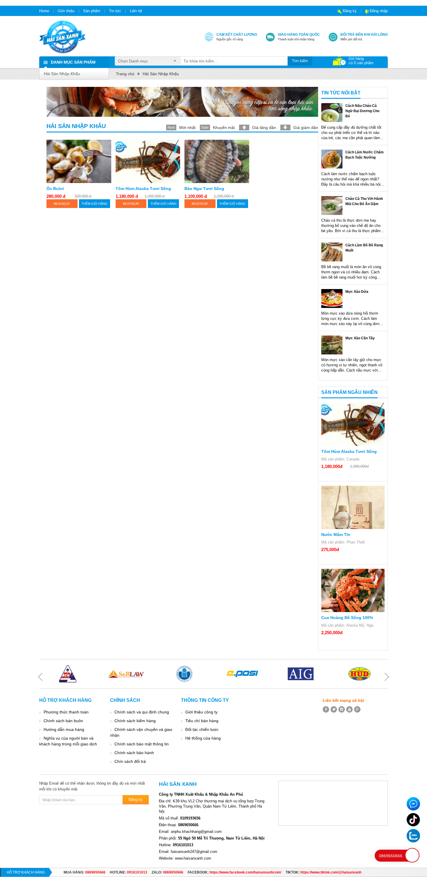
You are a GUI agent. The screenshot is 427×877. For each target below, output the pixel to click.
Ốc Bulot (55, 188)
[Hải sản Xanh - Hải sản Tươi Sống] (62, 36)
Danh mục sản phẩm (73, 62)
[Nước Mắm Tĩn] (353, 507)
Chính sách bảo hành (134, 752)
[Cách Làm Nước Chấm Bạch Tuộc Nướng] (331, 159)
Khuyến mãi (224, 127)
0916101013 (137, 872)
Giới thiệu (66, 11)
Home (44, 11)
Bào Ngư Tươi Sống (204, 188)
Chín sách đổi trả (130, 761)
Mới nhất (187, 127)
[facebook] (326, 709)
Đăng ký (350, 11)
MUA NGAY (62, 203)
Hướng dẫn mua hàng (64, 729)
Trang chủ (125, 73)
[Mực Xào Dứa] (331, 298)
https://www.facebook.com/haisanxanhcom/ (245, 872)
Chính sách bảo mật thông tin (141, 744)
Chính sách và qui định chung (141, 712)
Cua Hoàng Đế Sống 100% (347, 617)
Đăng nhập (379, 11)
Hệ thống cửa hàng (203, 738)
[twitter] (334, 709)
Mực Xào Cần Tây (360, 338)
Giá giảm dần (305, 127)
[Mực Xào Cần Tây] (331, 345)
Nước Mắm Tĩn (335, 534)
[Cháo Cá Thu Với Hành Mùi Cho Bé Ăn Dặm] (331, 205)
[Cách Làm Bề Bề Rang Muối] (331, 252)
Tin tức (115, 11)
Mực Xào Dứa (356, 292)
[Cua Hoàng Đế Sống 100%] (353, 590)
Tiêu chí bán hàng (201, 720)
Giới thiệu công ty (201, 712)
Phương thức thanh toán (66, 712)
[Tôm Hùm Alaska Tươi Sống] (353, 424)
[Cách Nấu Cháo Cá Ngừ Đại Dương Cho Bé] (331, 112)
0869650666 (95, 872)
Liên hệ (136, 11)
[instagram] (341, 709)
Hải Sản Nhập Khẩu (62, 73)
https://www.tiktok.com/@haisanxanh (330, 872)
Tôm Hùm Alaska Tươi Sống (143, 188)
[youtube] (349, 709)
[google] (357, 709)
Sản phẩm (91, 11)
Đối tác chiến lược (201, 729)
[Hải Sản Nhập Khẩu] (182, 102)
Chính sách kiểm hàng (135, 720)
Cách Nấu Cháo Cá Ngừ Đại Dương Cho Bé (362, 111)
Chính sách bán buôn (63, 720)
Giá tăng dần (264, 127)
